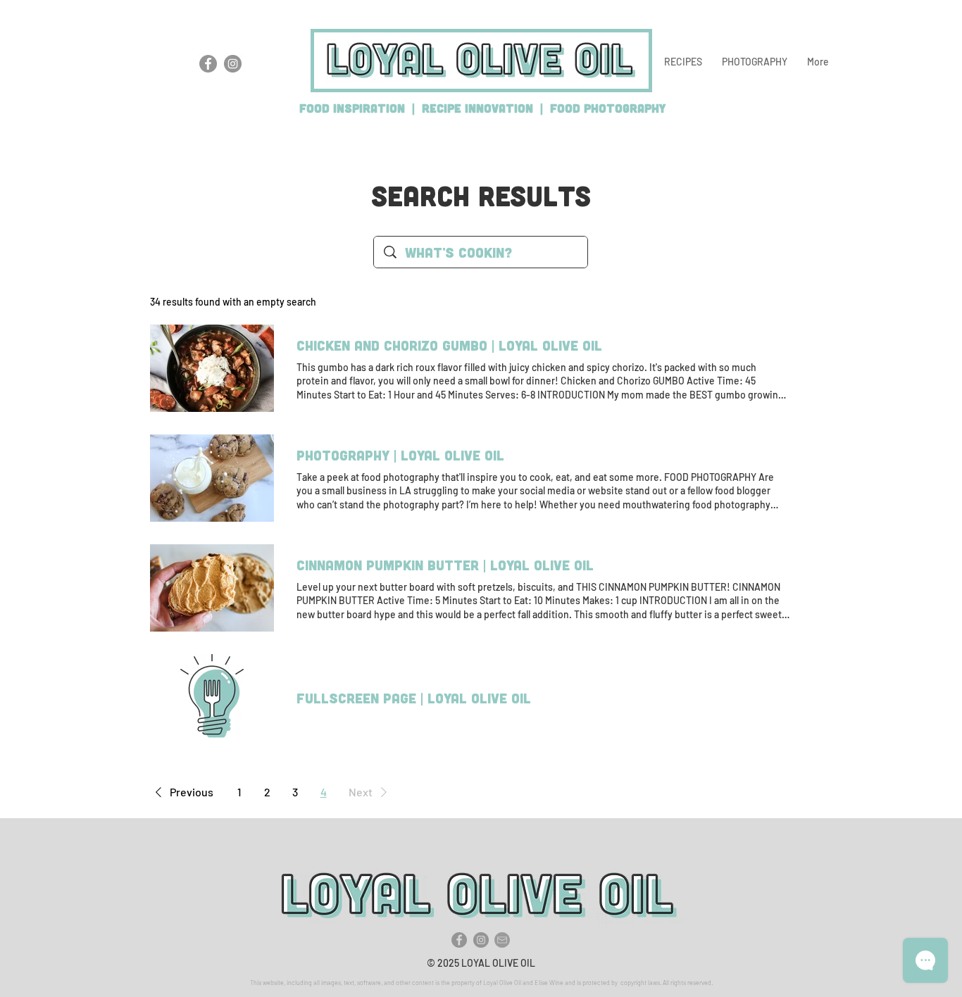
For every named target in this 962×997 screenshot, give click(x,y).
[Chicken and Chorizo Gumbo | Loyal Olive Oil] (212, 368)
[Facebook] (459, 940)
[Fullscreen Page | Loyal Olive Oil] (212, 697)
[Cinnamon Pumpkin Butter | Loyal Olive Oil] (212, 588)
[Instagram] (481, 940)
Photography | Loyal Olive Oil (400, 454)
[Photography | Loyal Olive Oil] (212, 478)
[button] (683, 62)
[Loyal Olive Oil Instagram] (233, 64)
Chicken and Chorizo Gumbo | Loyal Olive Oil (449, 345)
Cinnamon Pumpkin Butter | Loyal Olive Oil (445, 564)
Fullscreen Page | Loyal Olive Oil (413, 697)
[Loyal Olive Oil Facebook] (208, 64)
